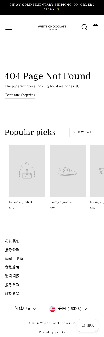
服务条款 (12, 250)
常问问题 (12, 276)
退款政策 (12, 294)
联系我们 (12, 241)
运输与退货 (14, 259)
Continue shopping (20, 95)
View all (84, 132)
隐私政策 (12, 268)
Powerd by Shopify (52, 332)
